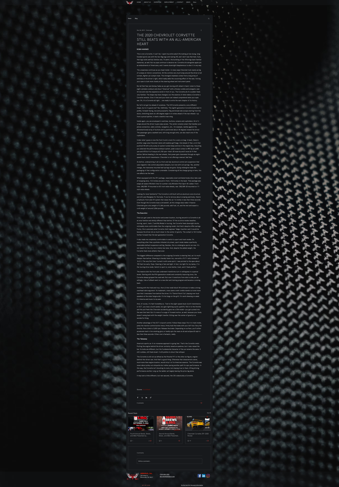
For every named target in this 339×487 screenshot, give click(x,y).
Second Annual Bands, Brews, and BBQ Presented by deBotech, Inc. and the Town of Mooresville (168, 435)
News (129, 18)
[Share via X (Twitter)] (142, 397)
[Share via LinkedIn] (146, 397)
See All (209, 413)
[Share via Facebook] (138, 397)
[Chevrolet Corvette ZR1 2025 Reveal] (198, 423)
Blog (136, 18)
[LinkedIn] (203, 475)
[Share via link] (150, 397)
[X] (195, 475)
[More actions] (201, 30)
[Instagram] (208, 475)
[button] (209, 18)
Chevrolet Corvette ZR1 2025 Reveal (198, 435)
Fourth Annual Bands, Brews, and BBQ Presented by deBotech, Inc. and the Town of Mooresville (140, 435)
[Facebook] (199, 475)
